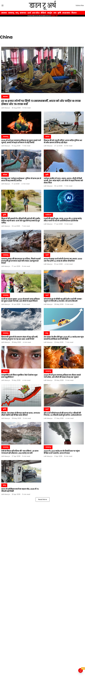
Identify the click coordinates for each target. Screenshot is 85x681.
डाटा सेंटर (35, 13)
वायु (17, 13)
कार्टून (49, 13)
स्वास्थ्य (4, 13)
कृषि (59, 13)
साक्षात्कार (66, 13)
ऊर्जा (29, 13)
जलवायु (11, 13)
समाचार (23, 13)
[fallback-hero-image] (42, 70)
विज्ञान (74, 13)
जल (54, 13)
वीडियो (43, 13)
